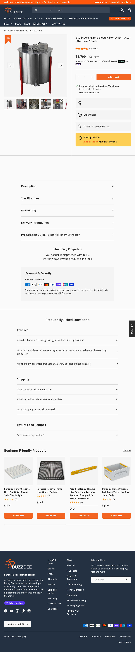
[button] (82, 48)
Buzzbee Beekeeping (18, 637)
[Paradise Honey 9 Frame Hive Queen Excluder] (51, 471)
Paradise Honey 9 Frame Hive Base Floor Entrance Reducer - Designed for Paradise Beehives (83, 493)
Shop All (71, 565)
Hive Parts (72, 570)
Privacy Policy (96, 637)
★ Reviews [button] (132, 329)
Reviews (52, 584)
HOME (7, 18)
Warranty (52, 598)
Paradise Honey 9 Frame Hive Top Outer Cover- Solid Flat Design (17, 492)
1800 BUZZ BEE (100, 2)
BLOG (18, 23)
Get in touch (91, 141)
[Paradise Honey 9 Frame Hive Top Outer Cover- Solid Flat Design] (18, 471)
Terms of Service (124, 642)
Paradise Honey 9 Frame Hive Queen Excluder (49, 490)
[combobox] (71, 10)
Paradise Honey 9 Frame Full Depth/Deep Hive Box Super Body (115, 492)
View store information (89, 92)
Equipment (72, 595)
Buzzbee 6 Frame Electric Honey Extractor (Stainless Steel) (27, 30)
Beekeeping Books (76, 605)
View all (127, 450)
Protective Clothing (76, 600)
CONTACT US (58, 23)
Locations (52, 608)
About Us (52, 579)
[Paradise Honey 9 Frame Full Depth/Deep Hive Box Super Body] (116, 471)
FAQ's (27, 23)
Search (51, 568)
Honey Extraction (75, 589)
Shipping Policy (125, 637)
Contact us (83, 637)
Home (6, 30)
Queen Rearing (74, 584)
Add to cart (113, 77)
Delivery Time (54, 603)
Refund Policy (110, 637)
